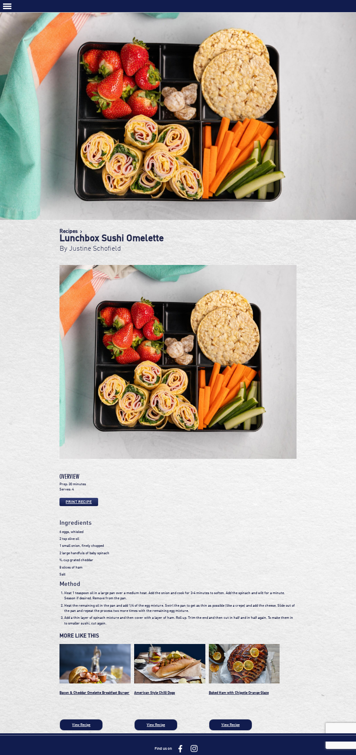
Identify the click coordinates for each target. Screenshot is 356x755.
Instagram (194, 748)
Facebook (180, 748)
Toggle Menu (7, 6)
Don (178, 13)
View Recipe (81, 725)
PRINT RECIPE (79, 502)
